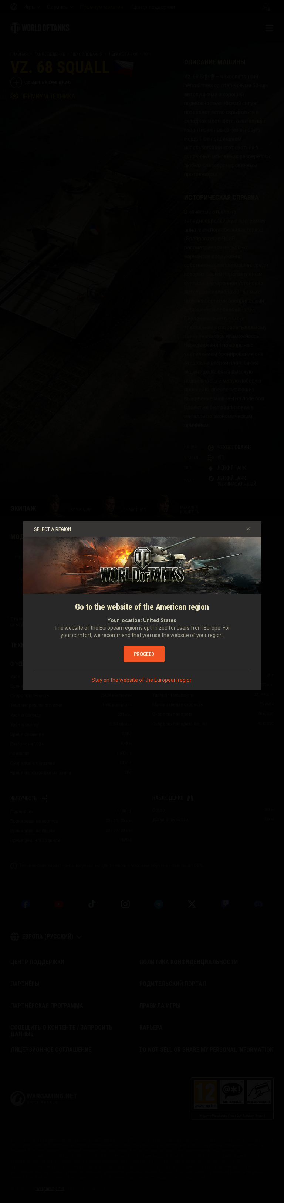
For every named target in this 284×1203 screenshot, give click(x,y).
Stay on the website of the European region (142, 680)
